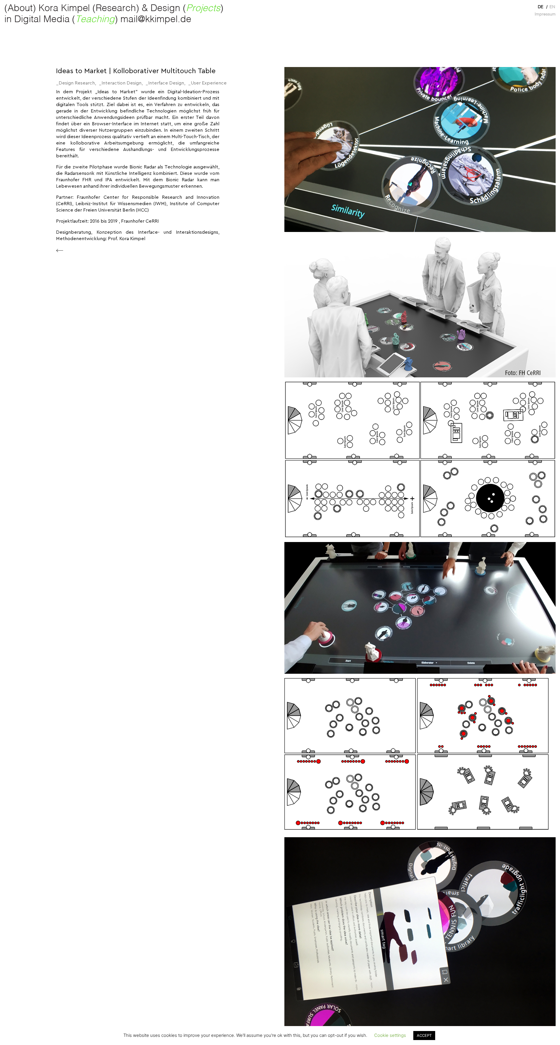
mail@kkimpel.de (155, 19)
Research (116, 8)
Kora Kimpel (64, 8)
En (552, 7)
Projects (203, 8)
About (20, 8)
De (540, 7)
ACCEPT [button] (424, 1035)
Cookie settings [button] (390, 1035)
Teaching (95, 19)
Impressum (545, 14)
